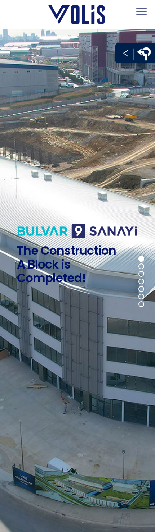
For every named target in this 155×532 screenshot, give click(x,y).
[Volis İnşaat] (77, 14)
